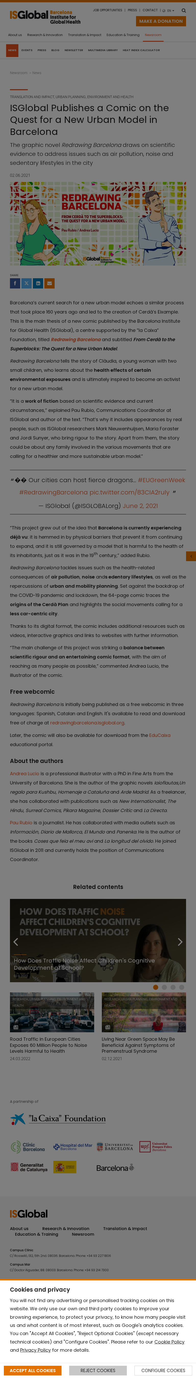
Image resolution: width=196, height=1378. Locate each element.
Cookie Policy (169, 1342)
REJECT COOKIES (98, 1371)
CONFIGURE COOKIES (163, 1371)
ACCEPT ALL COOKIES (33, 1371)
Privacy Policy (35, 1350)
